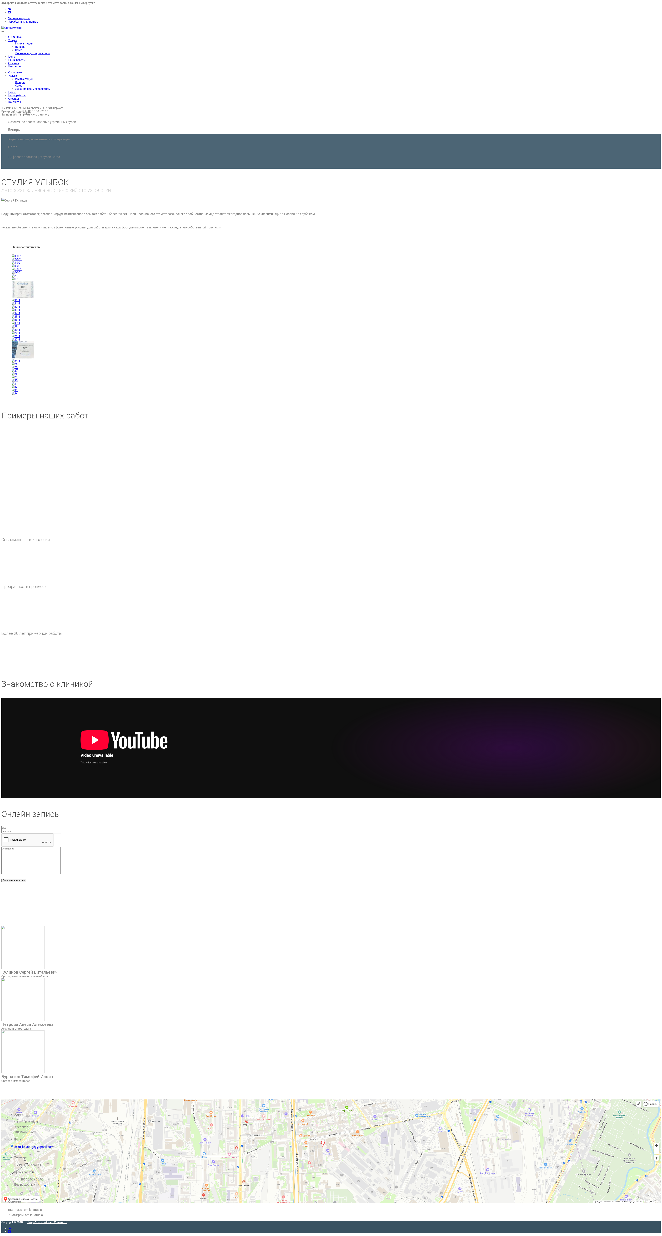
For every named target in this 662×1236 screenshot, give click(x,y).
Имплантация (24, 43)
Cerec (18, 50)
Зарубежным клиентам (23, 21)
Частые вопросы (19, 18)
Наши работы (17, 60)
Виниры (20, 46)
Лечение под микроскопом (32, 53)
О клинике (15, 37)
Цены (12, 56)
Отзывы (13, 63)
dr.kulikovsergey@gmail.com (34, 1147)
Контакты (14, 66)
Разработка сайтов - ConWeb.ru (47, 1222)
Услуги (12, 40)
